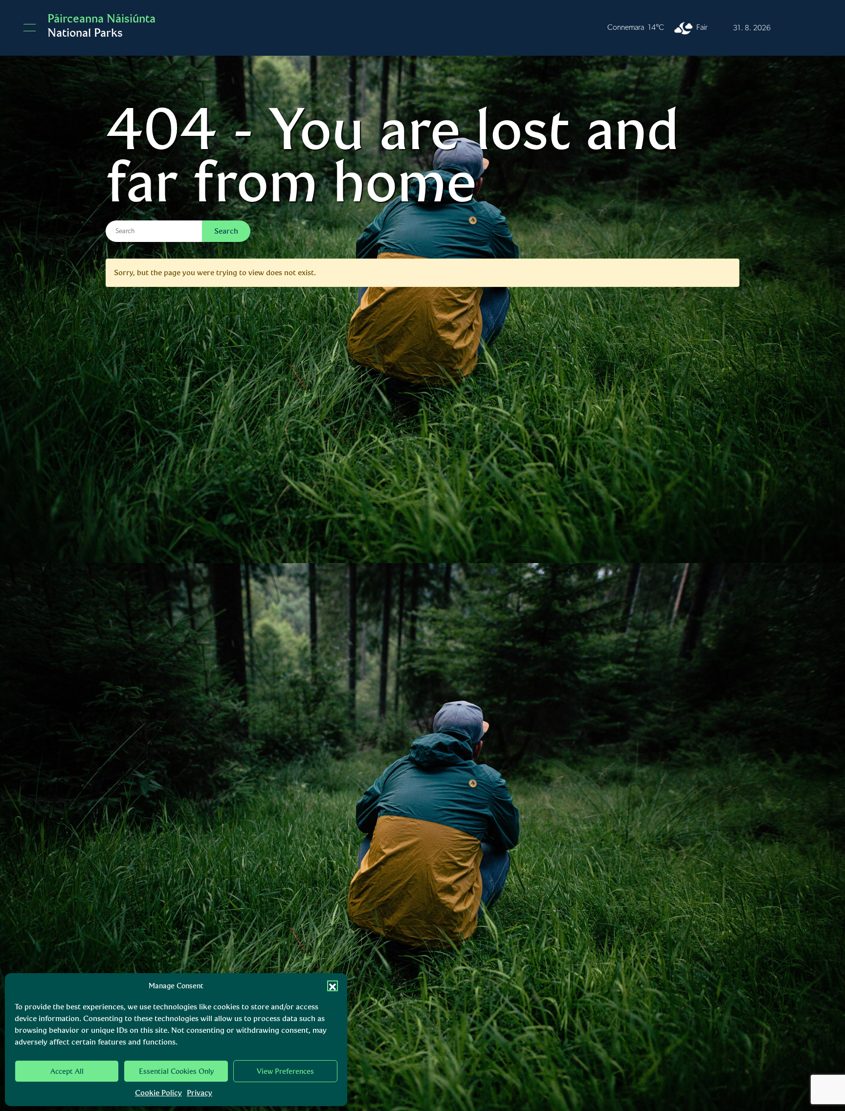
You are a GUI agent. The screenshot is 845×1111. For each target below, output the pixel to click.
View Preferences (285, 1071)
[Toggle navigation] (29, 27)
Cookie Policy (158, 1092)
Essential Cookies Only (176, 1071)
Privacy (199, 1092)
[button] (332, 986)
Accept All (67, 1071)
